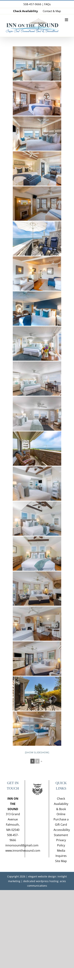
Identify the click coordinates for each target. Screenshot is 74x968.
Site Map (61, 861)
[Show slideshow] (37, 752)
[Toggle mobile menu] (67, 20)
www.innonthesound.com (22, 851)
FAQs (47, 4)
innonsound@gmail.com (21, 845)
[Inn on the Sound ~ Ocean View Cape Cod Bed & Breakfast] (37, 63)
